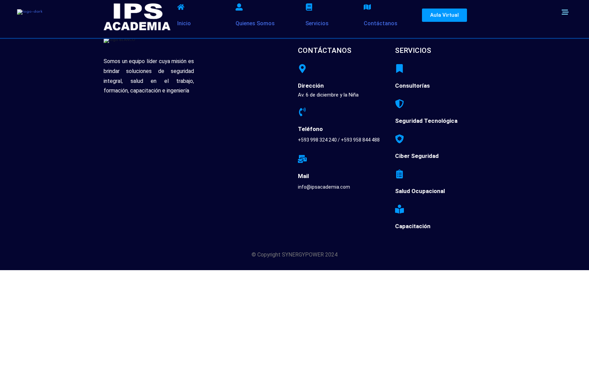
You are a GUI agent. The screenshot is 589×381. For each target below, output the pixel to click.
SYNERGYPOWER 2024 (309, 254)
